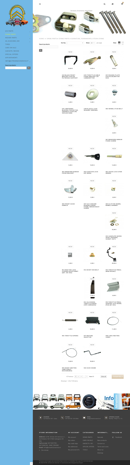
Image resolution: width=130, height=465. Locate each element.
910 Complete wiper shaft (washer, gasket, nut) (114, 237)
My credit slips (73, 443)
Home (41, 39)
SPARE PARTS (52, 39)
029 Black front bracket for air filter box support (70, 76)
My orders (71, 440)
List (122, 44)
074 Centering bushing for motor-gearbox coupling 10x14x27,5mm (70, 111)
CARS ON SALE (88, 440)
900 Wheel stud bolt (114, 108)
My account (72, 437)
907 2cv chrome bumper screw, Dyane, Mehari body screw (91, 206)
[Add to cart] (68, 68)
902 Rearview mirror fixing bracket (70, 172)
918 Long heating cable (113, 336)
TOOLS (85, 450)
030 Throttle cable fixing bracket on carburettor (92, 76)
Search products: (10, 65)
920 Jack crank (90, 368)
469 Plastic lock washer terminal (91, 109)
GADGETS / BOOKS (89, 443)
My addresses (73, 446)
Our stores (44, 450)
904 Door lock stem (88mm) (114, 172)
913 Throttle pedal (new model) (113, 270)
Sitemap (100, 453)
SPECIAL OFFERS (88, 446)
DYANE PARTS (64, 39)
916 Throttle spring (70, 335)
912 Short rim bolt (91, 270)
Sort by (63, 43)
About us (100, 450)
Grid (119, 44)
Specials (100, 437)
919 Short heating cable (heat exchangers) (69, 369)
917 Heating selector (88, 336)
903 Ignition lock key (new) (91, 172)
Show (87, 43)
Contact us (101, 443)
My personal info (73, 450)
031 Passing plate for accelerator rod (113, 76)
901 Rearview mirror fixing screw (114, 140)
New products (102, 440)
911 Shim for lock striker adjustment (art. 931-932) (70, 271)
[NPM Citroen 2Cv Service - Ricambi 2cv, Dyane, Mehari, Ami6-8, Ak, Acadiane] (17, 15)
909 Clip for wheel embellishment (113, 204)
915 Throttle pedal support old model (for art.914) (114, 303)
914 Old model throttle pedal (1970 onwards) (90, 303)
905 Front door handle (68, 204)
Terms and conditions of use (103, 446)
